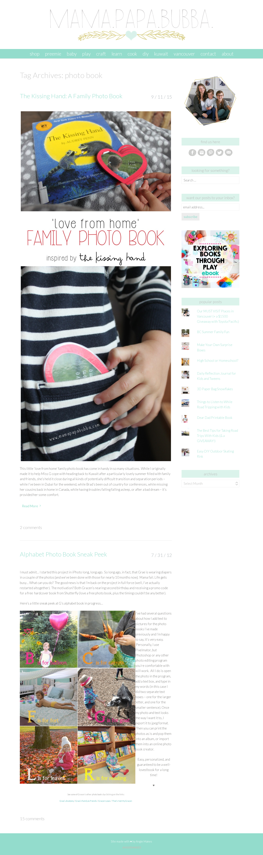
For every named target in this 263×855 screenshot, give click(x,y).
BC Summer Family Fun (213, 332)
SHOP (34, 54)
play (86, 54)
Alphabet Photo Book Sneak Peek (63, 554)
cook (132, 54)
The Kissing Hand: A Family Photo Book (71, 96)
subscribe (190, 217)
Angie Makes (144, 841)
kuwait (161, 54)
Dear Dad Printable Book (214, 418)
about (228, 54)
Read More (30, 506)
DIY (146, 54)
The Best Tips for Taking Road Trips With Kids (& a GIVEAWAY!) (217, 435)
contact (208, 54)
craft (101, 54)
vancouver (184, 54)
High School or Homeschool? (217, 360)
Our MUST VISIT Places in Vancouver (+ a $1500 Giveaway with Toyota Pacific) (218, 316)
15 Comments (32, 818)
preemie (53, 54)
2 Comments (31, 527)
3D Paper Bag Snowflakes (215, 389)
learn (116, 54)
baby (72, 54)
